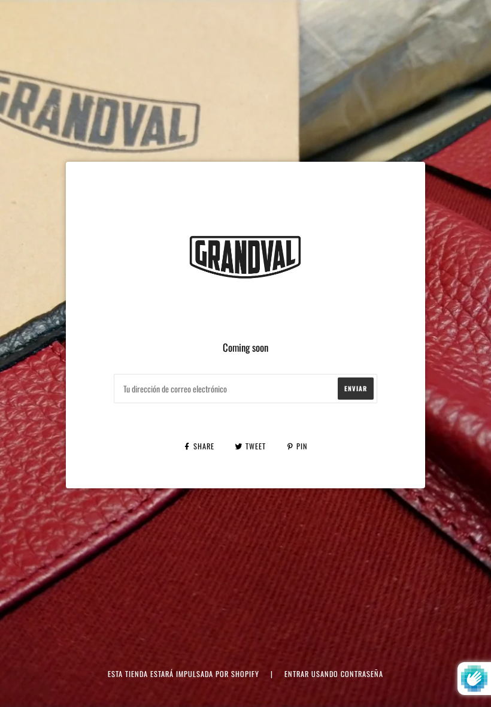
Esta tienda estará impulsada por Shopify (185, 673)
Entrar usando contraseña (333, 673)
